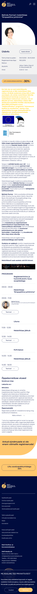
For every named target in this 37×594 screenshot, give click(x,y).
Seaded (11, 589)
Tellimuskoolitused (8, 515)
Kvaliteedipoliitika (7, 535)
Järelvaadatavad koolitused (10, 509)
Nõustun (25, 589)
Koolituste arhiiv (7, 538)
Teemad (8, 312)
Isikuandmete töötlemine (10, 532)
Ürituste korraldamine (9, 518)
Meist (3, 521)
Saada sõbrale (25, 51)
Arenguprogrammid (8, 503)
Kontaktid (5, 523)
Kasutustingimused (8, 530)
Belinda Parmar (15, 301)
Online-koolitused (7, 500)
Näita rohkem (17, 415)
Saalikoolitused (6, 498)
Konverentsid (6, 506)
